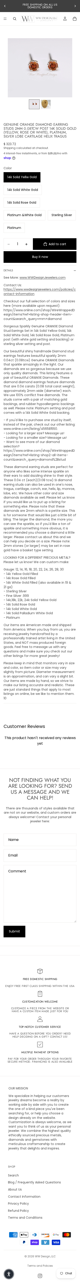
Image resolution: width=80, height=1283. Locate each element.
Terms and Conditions (25, 1218)
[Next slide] (75, 6)
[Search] (15, 19)
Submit (14, 931)
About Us (15, 1189)
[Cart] (75, 19)
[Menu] (5, 19)
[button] (9, 1274)
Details (8, 270)
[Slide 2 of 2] (46, 104)
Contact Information (24, 1196)
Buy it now (40, 257)
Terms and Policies (40, 1266)
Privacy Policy (18, 1203)
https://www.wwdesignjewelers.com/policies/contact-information (40, 291)
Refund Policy (18, 1210)
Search (13, 1175)
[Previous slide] (5, 6)
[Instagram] (40, 1276)
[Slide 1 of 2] (34, 104)
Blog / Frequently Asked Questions (34, 1182)
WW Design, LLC (45, 1256)
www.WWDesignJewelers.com (43, 277)
